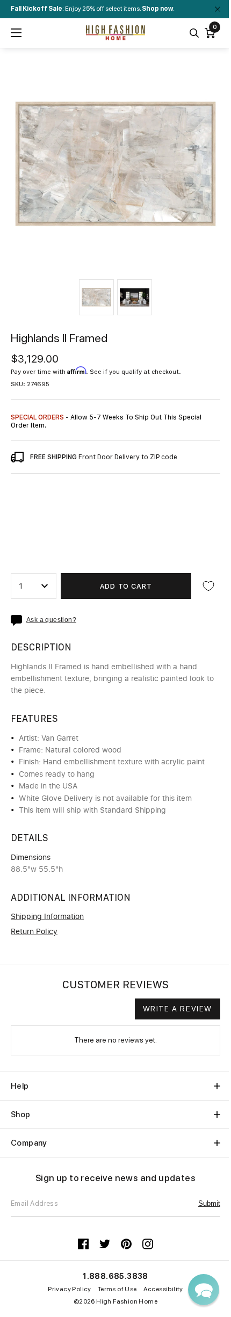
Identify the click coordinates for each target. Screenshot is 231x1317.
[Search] (194, 33)
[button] (96, 297)
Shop (21, 1114)
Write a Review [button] (177, 1008)
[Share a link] (18, 620)
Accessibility (163, 1289)
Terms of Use (117, 1289)
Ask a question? (51, 620)
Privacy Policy (69, 1289)
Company (29, 1143)
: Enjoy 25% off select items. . (93, 8)
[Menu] (16, 33)
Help (20, 1086)
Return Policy (34, 932)
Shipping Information (47, 917)
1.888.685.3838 (115, 1276)
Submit (209, 1203)
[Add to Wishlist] (208, 586)
